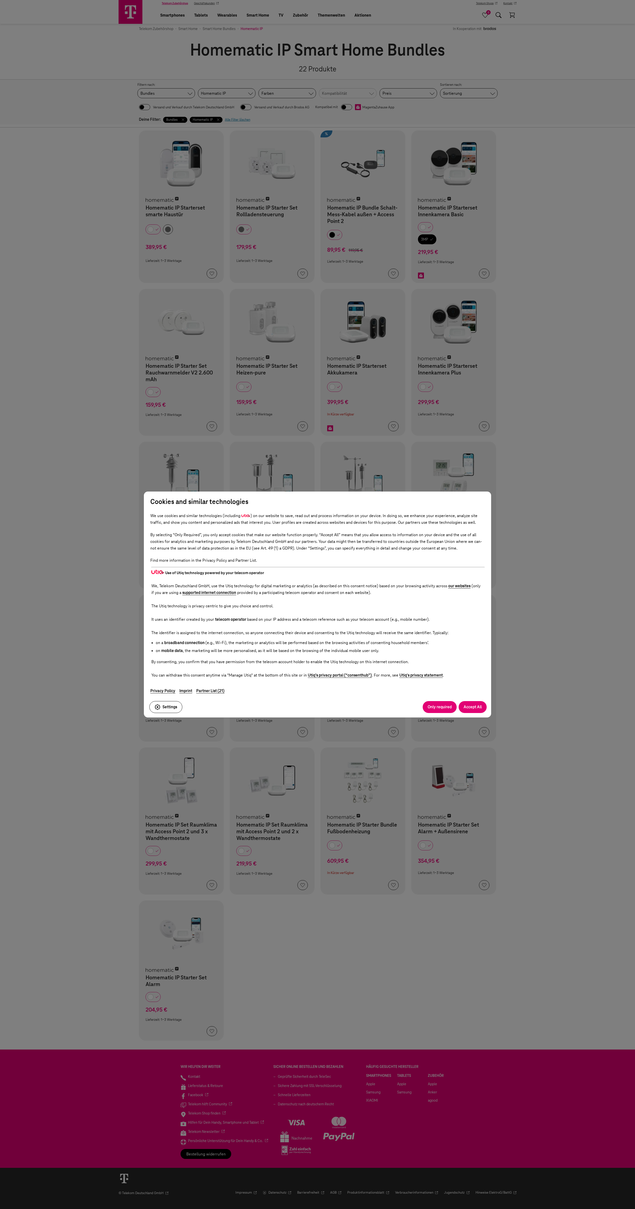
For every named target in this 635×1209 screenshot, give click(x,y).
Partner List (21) (210, 690)
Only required (440, 707)
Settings (169, 707)
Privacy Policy (162, 690)
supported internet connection (209, 592)
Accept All (473, 707)
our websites (459, 586)
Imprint (185, 690)
